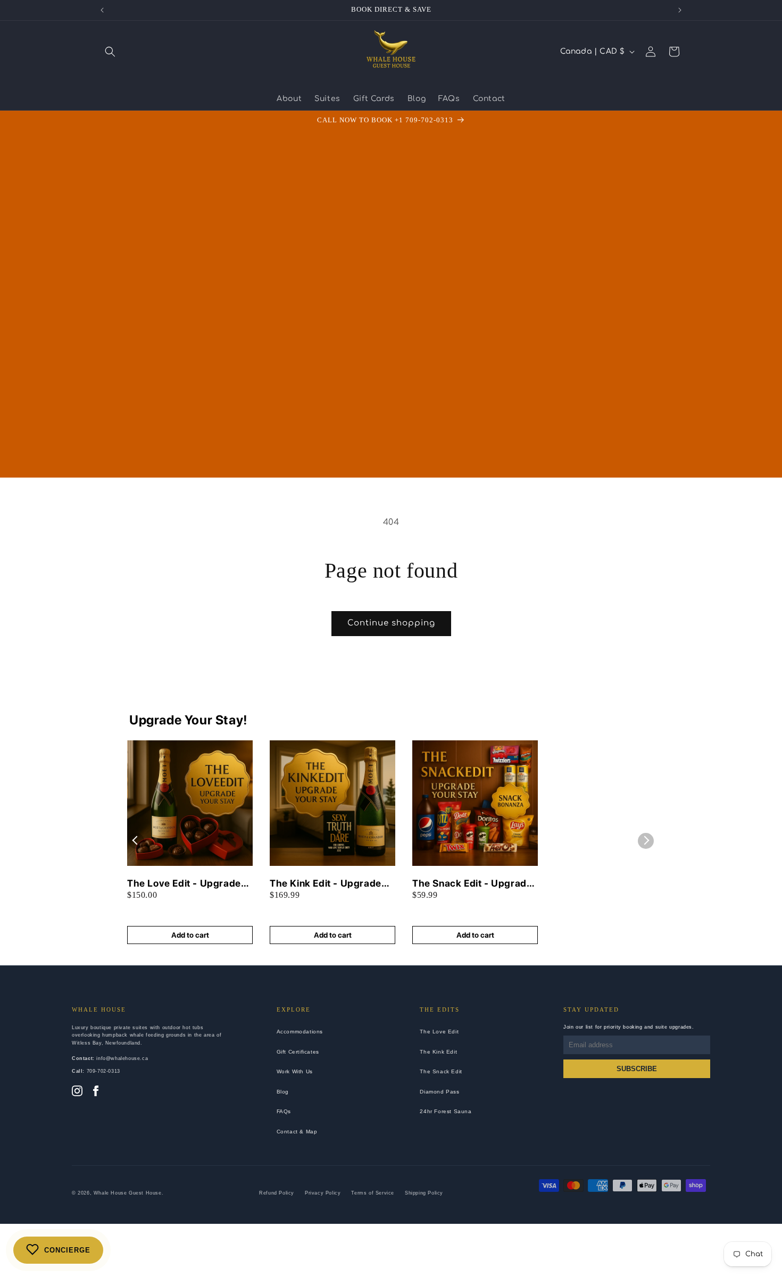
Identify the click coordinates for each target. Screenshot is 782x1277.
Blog (283, 1092)
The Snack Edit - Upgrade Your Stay (472, 884)
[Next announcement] (680, 10)
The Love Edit (439, 1031)
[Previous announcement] (102, 10)
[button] (110, 51)
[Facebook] (95, 1092)
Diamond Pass (439, 1092)
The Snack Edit (441, 1071)
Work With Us (295, 1071)
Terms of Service (372, 1193)
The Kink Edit (438, 1052)
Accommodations (300, 1031)
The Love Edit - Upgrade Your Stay (184, 884)
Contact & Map (297, 1131)
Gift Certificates (298, 1052)
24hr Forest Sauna (445, 1111)
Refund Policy (276, 1193)
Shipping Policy (424, 1193)
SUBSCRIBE (637, 1069)
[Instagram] (77, 1092)
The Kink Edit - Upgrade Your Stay (325, 884)
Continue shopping (391, 623)
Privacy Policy (322, 1193)
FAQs (284, 1111)
